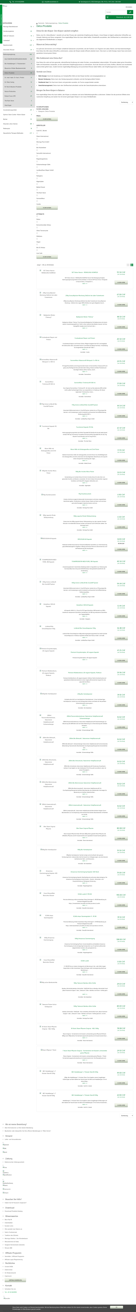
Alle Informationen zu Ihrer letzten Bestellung (19, 1128)
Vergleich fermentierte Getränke (15, 1245)
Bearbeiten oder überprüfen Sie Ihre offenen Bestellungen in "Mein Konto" (28, 1131)
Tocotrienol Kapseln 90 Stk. (84, 427)
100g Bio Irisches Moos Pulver (85, 471)
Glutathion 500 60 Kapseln (84, 605)
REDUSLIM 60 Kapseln (85, 539)
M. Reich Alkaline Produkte (18, 87)
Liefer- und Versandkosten (13, 1139)
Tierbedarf (17, 40)
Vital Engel (18, 105)
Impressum (8, 1276)
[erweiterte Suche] (130, 12)
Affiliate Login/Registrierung (14, 1259)
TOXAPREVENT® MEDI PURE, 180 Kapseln (85, 561)
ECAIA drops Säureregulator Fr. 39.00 (84, 916)
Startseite (41, 23)
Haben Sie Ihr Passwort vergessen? (15, 1203)
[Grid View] (128, 265)
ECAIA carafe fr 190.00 (85, 894)
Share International (42, 136)
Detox (38, 219)
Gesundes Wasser (17, 50)
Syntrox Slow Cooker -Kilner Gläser (17, 114)
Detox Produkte (18, 73)
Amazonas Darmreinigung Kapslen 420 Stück (85, 872)
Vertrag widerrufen (15, 1280)
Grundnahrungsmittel (17, 110)
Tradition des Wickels (11, 1235)
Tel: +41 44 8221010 (18, 2)
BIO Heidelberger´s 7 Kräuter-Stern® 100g (85, 1095)
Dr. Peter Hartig (18, 82)
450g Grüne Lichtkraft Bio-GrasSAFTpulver (85, 583)
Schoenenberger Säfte (43, 164)
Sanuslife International (43, 153)
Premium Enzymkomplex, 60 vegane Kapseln (85, 652)
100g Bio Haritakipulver (85, 849)
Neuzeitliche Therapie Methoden (17, 133)
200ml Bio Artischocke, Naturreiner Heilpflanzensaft (85, 761)
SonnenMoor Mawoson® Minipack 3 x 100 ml (84, 360)
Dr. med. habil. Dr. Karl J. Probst (18, 77)
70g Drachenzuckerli (84, 494)
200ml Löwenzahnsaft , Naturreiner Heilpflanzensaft (85, 805)
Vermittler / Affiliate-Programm (14, 1256)
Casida (38, 204)
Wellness (39, 236)
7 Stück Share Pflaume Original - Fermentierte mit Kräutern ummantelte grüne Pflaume (85, 1052)
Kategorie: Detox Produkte (46, 111)
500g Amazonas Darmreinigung (85, 938)
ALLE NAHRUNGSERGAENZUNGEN (18, 59)
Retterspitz (17, 128)
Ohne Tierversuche (42, 230)
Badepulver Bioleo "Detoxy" (84, 317)
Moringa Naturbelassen (17, 26)
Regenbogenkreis (42, 159)
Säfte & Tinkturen (17, 36)
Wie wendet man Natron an (13, 1229)
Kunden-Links (9, 1226)
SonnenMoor (40, 198)
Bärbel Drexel (40, 187)
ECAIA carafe (85, 961)
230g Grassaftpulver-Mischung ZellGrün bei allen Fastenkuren (85, 295)
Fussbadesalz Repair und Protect (85, 338)
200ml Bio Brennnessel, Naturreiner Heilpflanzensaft (84, 783)
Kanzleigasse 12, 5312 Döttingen (101, 2)
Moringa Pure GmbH (42, 142)
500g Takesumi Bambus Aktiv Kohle (85, 1006)
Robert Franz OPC (18, 96)
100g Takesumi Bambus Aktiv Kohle (85, 983)
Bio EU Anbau (40, 247)
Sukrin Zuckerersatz (11, 1232)
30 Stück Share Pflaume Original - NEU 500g (85, 1028)
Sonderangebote (17, 31)
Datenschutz (8, 1270)
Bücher (17, 119)
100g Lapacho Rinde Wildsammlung (85, 516)
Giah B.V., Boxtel (41, 130)
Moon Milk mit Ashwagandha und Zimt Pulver (84, 449)
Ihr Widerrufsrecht (10, 1273)
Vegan (38, 242)
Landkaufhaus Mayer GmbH (45, 170)
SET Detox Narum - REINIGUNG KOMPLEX (85, 272)
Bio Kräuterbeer (41, 147)
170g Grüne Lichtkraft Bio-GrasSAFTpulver (85, 405)
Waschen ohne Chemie (17, 124)
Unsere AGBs (9, 1266)
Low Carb (39, 253)
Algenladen (40, 181)
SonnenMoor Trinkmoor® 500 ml (84, 383)
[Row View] (131, 265)
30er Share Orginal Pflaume (84, 828)
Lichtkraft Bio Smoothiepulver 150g (85, 628)
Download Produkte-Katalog (13, 1211)
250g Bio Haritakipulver (84, 694)
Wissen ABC (8, 1248)
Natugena (39, 176)
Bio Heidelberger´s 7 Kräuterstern (18, 63)
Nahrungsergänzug (17, 54)
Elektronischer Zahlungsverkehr (14, 1162)
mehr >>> (84, 283)
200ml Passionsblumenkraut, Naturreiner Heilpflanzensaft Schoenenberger (85, 717)
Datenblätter (9, 1223)
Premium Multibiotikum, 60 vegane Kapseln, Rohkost (84, 673)
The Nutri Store (18, 101)
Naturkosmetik (17, 45)
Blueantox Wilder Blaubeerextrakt (18, 68)
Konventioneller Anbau (43, 225)
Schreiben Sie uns (10, 1289)
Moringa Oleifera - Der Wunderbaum (16, 1238)
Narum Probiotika (18, 91)
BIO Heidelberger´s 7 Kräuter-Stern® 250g (85, 1072)
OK (116, 1307)
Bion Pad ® (8, 1219)
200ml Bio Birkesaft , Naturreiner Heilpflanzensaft (84, 738)
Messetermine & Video (12, 1242)
